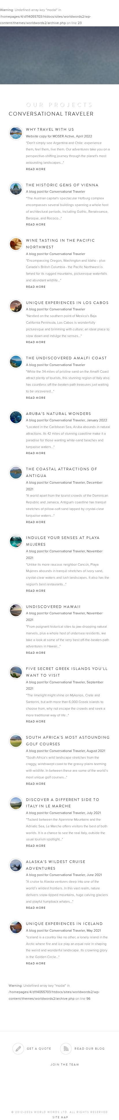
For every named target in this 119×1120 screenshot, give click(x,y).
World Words (37, 10)
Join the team (65, 1064)
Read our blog (90, 1048)
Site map (60, 1117)
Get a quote (39, 1048)
